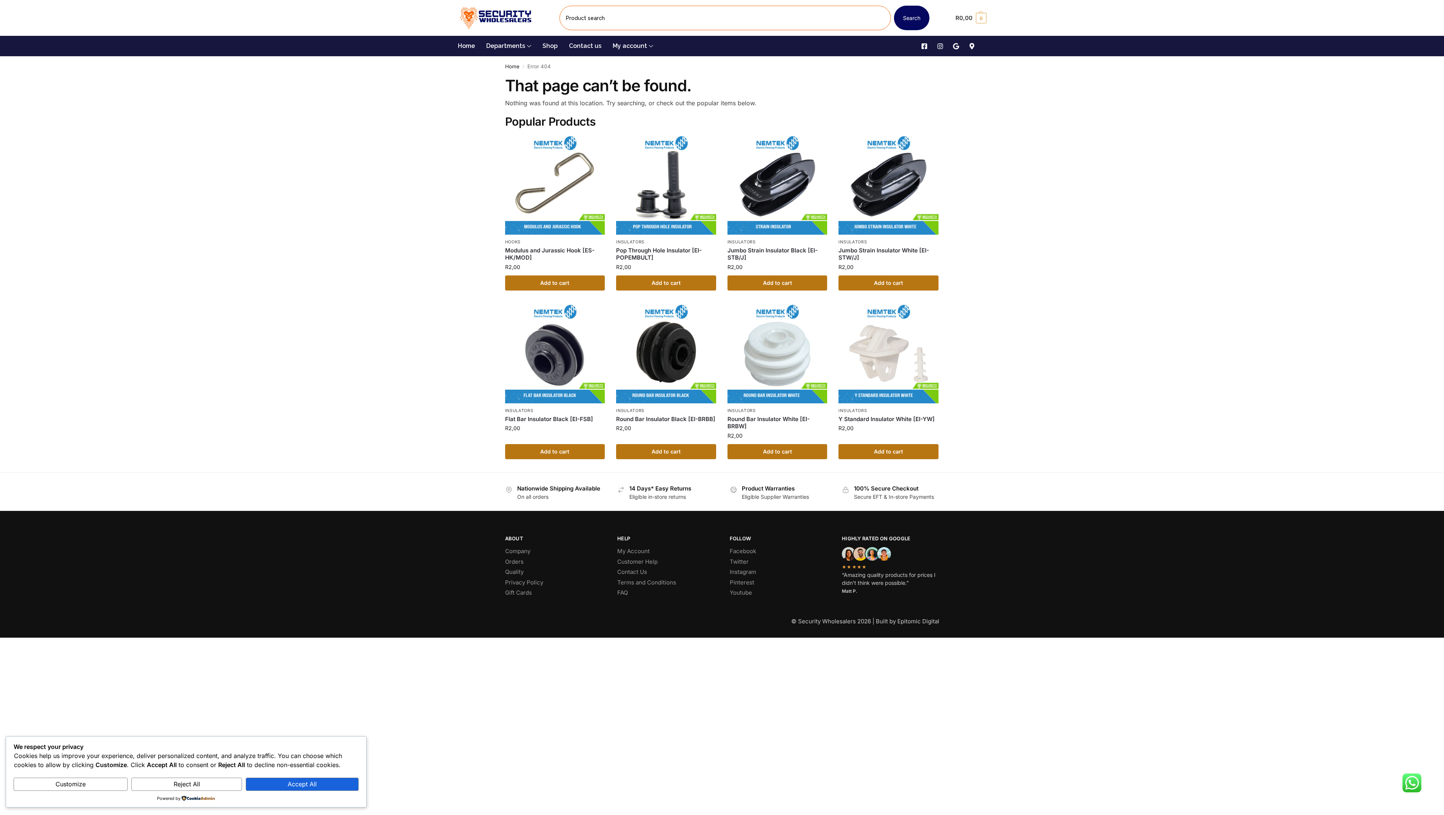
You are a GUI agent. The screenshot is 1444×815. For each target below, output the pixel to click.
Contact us (585, 45)
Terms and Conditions (646, 582)
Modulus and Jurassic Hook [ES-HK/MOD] (550, 254)
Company (517, 551)
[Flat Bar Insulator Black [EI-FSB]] (555, 354)
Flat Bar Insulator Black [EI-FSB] (549, 419)
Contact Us (632, 571)
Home (466, 45)
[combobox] (725, 18)
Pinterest (742, 582)
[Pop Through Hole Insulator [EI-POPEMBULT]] (666, 185)
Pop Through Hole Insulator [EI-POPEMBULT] (659, 254)
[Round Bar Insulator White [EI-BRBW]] (777, 354)
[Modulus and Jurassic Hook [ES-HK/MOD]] (555, 185)
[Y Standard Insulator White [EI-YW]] (888, 354)
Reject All (187, 784)
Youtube (741, 592)
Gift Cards (518, 592)
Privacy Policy (524, 582)
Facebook (743, 551)
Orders (514, 561)
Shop (550, 45)
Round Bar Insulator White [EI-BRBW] (768, 422)
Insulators (630, 241)
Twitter (739, 561)
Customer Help (637, 561)
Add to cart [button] (554, 283)
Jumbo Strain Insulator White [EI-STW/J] (883, 254)
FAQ (622, 592)
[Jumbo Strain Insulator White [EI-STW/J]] (888, 185)
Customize (70, 784)
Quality (514, 571)
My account (630, 45)
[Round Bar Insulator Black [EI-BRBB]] (666, 354)
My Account (633, 551)
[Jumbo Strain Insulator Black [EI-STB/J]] (777, 185)
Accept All (302, 784)
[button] (970, 18)
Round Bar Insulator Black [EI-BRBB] (665, 419)
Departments (505, 45)
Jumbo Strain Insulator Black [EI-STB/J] (772, 254)
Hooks (513, 241)
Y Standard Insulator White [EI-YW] (886, 419)
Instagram (743, 571)
